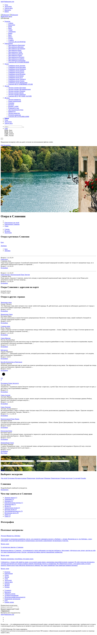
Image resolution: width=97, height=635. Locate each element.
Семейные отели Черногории (17, 82)
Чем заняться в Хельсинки (16, 60)
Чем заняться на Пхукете (16, 57)
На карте (7, 231)
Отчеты (7, 587)
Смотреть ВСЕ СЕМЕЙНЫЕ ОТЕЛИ (20, 84)
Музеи (8, 506)
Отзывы (7, 583)
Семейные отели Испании (16, 74)
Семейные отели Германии (17, 69)
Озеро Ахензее (5, 395)
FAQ (6, 600)
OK (2, 145)
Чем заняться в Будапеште (16, 48)
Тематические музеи (12, 508)
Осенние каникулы (14, 115)
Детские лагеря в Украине (16, 91)
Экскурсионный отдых (15, 110)
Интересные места (12, 513)
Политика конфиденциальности (15, 597)
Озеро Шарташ (5, 338)
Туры (6, 5)
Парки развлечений (14, 101)
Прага (10, 36)
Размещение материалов (12, 599)
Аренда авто (9, 8)
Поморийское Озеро (7, 443)
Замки (8, 514)
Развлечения (9, 43)
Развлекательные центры (14, 503)
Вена (10, 28)
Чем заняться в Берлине (16, 47)
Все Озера (4, 453)
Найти (3, 470)
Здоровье (11, 103)
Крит (10, 35)
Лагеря (7, 86)
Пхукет (10, 38)
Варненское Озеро (7, 314)
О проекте (8, 590)
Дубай (10, 30)
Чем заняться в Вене (14, 50)
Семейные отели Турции (16, 81)
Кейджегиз (4, 350)
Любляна (7, 250)
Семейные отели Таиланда (17, 79)
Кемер (10, 33)
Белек (10, 26)
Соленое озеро (5, 326)
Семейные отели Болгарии (17, 67)
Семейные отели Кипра (16, 76)
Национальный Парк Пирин (10, 419)
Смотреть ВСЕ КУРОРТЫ (16, 42)
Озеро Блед (4, 259)
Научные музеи (11, 509)
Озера (7, 516)
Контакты (8, 10)
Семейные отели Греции (16, 70)
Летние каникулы (14, 113)
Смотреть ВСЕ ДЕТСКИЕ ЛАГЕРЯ (20, 96)
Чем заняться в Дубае (15, 52)
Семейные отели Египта (16, 72)
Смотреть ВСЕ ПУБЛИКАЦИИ (18, 116)
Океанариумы (10, 504)
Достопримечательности (14, 511)
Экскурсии (8, 6)
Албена (10, 23)
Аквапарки (9, 499)
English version (9, 602)
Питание (11, 104)
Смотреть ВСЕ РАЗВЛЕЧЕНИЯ (18, 62)
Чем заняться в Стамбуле (16, 59)
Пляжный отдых (13, 108)
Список (7, 229)
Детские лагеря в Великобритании (19, 89)
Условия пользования (11, 595)
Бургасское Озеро (6, 431)
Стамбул (11, 40)
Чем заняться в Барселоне (16, 45)
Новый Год (12, 111)
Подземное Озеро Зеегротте (10, 383)
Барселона (11, 25)
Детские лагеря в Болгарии (17, 87)
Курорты (7, 21)
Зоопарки (9, 501)
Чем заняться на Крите (15, 53)
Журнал (7, 98)
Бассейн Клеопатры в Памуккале (11, 362)
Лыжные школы (11, 497)
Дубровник (12, 31)
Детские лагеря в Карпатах (17, 94)
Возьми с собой (13, 106)
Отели (7, 64)
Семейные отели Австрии (16, 65)
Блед (6, 249)
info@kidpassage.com (7, 1)
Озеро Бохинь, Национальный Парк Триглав (15, 274)
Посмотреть (4, 489)
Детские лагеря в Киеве (16, 93)
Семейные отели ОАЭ (15, 77)
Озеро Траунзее (6, 407)
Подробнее (7, 145)
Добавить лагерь (10, 594)
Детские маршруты (14, 99)
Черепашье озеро (6, 302)
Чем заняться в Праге (15, 55)
